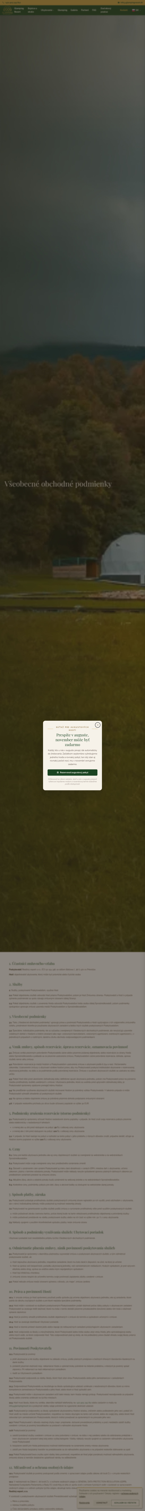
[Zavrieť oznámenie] (97, 725)
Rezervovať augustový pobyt (74, 772)
